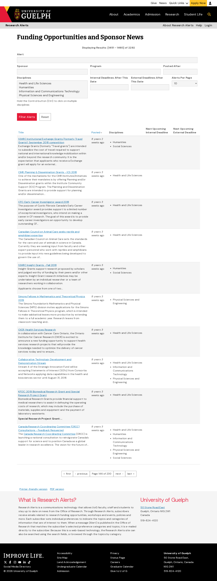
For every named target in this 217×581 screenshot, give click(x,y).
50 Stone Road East (152, 507)
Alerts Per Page (182, 77)
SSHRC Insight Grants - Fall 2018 (37, 265)
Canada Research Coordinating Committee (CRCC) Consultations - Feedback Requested (49, 428)
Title (21, 132)
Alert (20, 54)
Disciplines (24, 77)
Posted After (172, 66)
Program (95, 66)
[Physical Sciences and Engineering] (52, 95)
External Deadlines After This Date (147, 79)
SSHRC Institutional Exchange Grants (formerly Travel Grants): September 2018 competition (50, 140)
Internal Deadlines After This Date (109, 79)
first (69, 473)
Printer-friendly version (33, 489)
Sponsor (22, 66)
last (132, 473)
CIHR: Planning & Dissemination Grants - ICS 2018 (47, 172)
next (120, 473)
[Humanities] (52, 87)
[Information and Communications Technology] (52, 91)
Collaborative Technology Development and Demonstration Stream (44, 361)
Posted (96, 132)
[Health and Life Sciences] (52, 83)
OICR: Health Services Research (37, 329)
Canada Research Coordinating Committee (49, 434)
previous (83, 473)
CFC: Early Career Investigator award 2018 (43, 202)
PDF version (57, 489)
